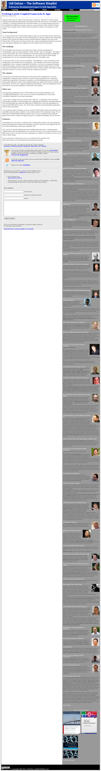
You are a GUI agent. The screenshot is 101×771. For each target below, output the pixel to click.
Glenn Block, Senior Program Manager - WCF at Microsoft (77, 106)
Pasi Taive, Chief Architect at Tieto (71, 665)
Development (26, 146)
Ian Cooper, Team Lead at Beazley (71, 473)
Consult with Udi (67, 705)
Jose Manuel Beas (67, 646)
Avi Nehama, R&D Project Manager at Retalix (74, 545)
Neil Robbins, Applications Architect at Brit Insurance (76, 264)
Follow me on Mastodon (68, 760)
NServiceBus (34, 146)
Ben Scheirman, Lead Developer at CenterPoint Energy (76, 554)
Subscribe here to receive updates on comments (18, 229)
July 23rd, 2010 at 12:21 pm (15, 178)
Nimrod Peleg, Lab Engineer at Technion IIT (73, 638)
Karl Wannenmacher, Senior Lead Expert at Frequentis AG (77, 122)
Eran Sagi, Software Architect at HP (71, 676)
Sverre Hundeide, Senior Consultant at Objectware (75, 606)
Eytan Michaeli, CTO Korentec (70, 522)
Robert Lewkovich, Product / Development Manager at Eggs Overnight (80, 438)
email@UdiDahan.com (41, 769)
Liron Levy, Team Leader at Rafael (71, 483)
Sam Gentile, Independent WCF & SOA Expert (74, 65)
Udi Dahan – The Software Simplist (33, 3)
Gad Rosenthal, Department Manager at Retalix (74, 366)
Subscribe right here (17, 160)
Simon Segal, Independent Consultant (72, 140)
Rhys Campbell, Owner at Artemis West (72, 584)
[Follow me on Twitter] (97, 5)
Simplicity (43, 146)
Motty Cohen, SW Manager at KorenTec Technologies (75, 332)
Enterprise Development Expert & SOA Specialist (32, 7)
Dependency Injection (16, 146)
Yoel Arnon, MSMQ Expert (69, 219)
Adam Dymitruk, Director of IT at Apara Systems (74, 502)
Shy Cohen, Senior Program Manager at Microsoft (75, 88)
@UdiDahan (26, 165)
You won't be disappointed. (19, 155)
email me (22, 172)
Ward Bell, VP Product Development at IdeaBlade (75, 168)
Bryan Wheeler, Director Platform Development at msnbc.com (78, 29)
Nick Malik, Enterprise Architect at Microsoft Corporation (76, 290)
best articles (54, 150)
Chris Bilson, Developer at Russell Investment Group (75, 377)
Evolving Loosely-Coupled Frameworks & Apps (26, 14)
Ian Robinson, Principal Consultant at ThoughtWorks (75, 77)
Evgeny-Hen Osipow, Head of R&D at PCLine (73, 579)
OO (39, 146)
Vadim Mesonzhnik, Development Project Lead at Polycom (77, 229)
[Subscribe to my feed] (94, 5)
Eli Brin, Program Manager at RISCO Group (73, 183)
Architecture (7, 146)
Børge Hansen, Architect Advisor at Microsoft (74, 322)
